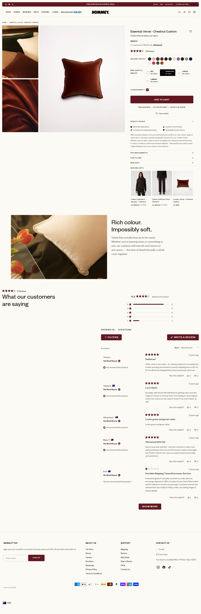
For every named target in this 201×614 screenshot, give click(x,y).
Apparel (45, 12)
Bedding (27, 12)
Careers (89, 557)
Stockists (89, 561)
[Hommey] (100, 12)
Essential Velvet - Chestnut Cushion (23, 22)
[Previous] (133, 189)
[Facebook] (9, 4)
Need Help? (135, 163)
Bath (36, 12)
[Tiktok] (12, 4)
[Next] (190, 189)
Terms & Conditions (94, 573)
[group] (141, 188)
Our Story (90, 549)
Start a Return (126, 561)
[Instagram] (6, 4)
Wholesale (90, 565)
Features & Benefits (139, 153)
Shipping (124, 549)
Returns (124, 553)
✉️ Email (160, 549)
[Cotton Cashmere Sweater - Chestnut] (141, 183)
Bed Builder (71, 12)
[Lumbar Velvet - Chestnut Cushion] (183, 183)
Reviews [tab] (108, 330)
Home (4, 22)
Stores (88, 553)
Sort (177, 348)
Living (55, 12)
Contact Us (125, 569)
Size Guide (125, 557)
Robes (17, 12)
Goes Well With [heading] (137, 168)
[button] (161, 51)
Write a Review (186, 338)
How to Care (135, 158)
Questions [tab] (124, 330)
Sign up (36, 558)
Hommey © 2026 (10, 587)
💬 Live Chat (162, 554)
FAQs (123, 565)
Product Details (137, 121)
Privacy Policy (91, 569)
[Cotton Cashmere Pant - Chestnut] (162, 183)
